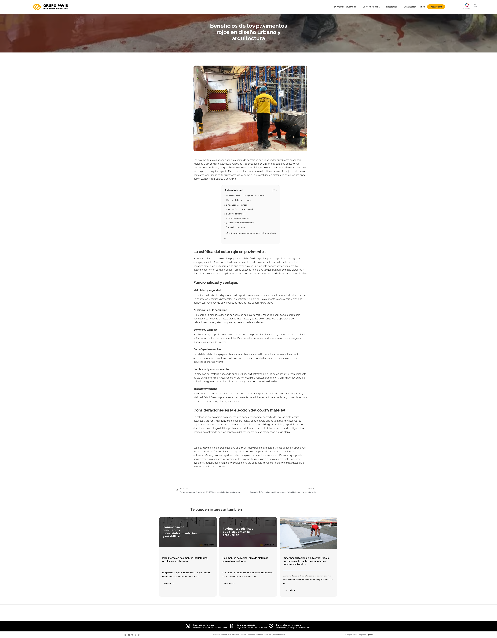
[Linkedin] (129, 635)
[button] (475, 6)
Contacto (260, 635)
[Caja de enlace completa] (188, 557)
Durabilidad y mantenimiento (241, 223)
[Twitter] (125, 635)
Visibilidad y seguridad (237, 205)
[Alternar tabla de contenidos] (273, 190)
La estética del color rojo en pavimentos (245, 195)
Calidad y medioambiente (230, 635)
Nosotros (267, 635)
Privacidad (251, 635)
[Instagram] (139, 635)
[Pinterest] (136, 635)
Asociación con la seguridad (240, 209)
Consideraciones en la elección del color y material (251, 233)
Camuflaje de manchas (238, 218)
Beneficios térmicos (236, 214)
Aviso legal (216, 635)
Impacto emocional (236, 227)
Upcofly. (370, 635)
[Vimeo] (132, 635)
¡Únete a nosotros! (278, 635)
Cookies (243, 635)
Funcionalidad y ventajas (238, 200)
